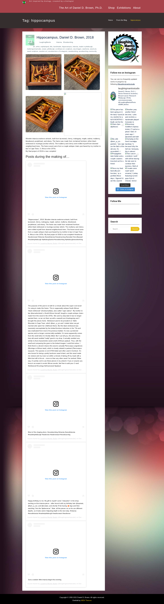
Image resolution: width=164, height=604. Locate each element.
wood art (93, 49)
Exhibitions (124, 7)
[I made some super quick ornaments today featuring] (132, 174)
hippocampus (67, 46)
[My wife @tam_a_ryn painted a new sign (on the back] (117, 145)
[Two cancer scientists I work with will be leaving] (132, 159)
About (137, 7)
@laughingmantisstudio (126, 84)
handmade (57, 46)
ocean (44, 49)
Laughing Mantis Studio (48, 243)
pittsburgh (51, 49)
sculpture (68, 49)
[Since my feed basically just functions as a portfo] (117, 174)
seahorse (85, 49)
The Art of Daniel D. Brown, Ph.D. (81, 7)
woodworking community (88, 51)
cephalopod (44, 46)
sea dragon (77, 49)
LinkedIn (131, 209)
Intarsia (59, 42)
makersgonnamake (34, 49)
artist (37, 46)
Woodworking (68, 42)
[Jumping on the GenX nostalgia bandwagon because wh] (132, 145)
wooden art (43, 51)
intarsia (75, 46)
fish (51, 46)
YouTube (119, 209)
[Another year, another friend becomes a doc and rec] (132, 115)
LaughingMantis (45, 42)
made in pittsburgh (86, 46)
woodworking (73, 51)
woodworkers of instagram (57, 51)
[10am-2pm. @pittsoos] (117, 130)
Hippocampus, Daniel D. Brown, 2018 (65, 37)
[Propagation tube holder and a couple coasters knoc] (117, 159)
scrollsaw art (60, 49)
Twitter (125, 209)
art (34, 46)
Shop (111, 7)
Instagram (113, 209)
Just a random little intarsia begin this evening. (45, 580)
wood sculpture (32, 51)
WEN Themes (86, 600)
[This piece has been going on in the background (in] (117, 115)
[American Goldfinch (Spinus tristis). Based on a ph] (132, 130)
